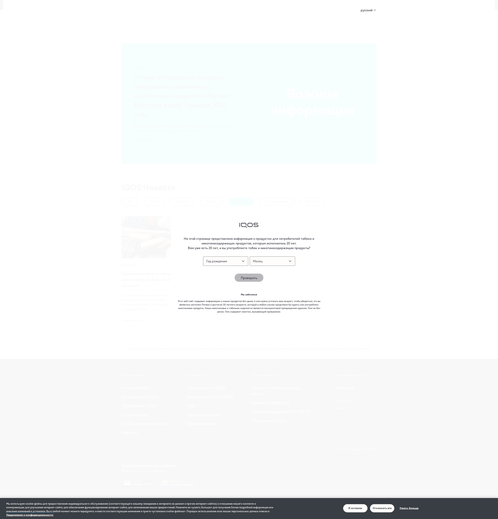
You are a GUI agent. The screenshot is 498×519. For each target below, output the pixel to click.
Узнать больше (409, 508)
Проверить (249, 277)
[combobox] (225, 261)
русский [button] (367, 10)
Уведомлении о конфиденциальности (29, 515)
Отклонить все (382, 508)
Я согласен (355, 508)
